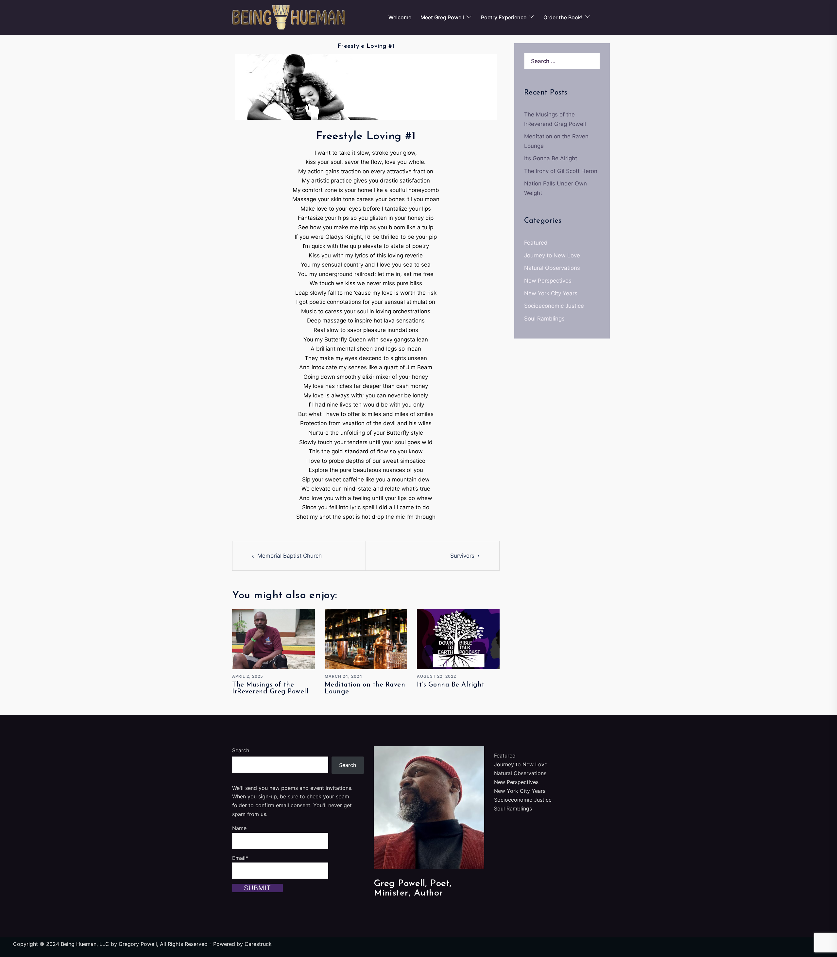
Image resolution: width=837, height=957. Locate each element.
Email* (240, 858)
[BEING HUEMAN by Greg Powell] (288, 17)
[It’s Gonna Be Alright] (458, 638)
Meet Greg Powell (442, 17)
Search (240, 750)
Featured (536, 242)
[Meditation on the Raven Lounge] (366, 638)
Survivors (462, 555)
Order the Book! (563, 17)
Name (239, 828)
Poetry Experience (503, 17)
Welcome (399, 17)
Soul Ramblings (544, 318)
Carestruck (258, 944)
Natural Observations (552, 268)
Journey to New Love (552, 255)
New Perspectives (548, 280)
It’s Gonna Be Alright (451, 685)
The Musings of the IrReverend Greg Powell (270, 688)
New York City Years (550, 293)
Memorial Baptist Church (289, 555)
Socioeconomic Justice (554, 306)
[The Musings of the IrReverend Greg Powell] (273, 638)
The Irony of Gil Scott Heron (560, 171)
